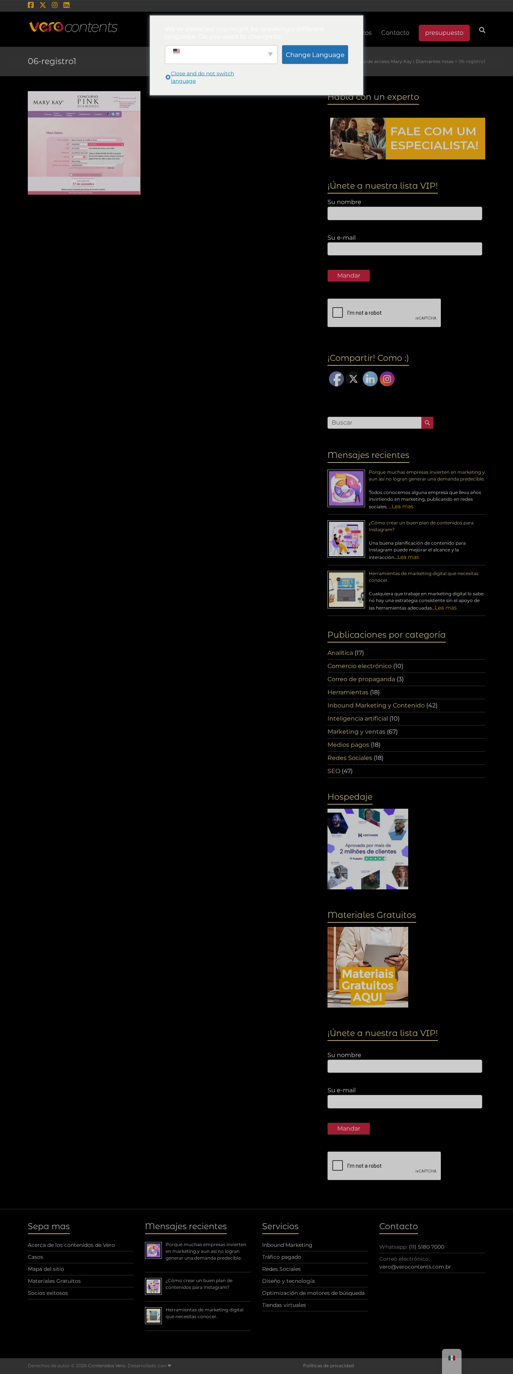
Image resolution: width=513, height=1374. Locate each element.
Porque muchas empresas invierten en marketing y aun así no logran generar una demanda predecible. (206, 1251)
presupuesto (444, 32)
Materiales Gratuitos (54, 1281)
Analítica (340, 652)
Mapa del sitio (46, 1269)
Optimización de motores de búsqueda (313, 1293)
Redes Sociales (349, 757)
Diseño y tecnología (288, 1281)
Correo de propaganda (361, 679)
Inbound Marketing (287, 1245)
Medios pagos (348, 744)
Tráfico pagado (281, 1257)
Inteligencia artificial (357, 718)
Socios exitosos (48, 1293)
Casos (35, 1257)
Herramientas (347, 692)
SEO (333, 771)
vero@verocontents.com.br (415, 1266)
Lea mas (402, 506)
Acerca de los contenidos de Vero (71, 1245)
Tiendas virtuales (284, 1305)
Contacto (395, 32)
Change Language (315, 54)
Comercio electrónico (359, 666)
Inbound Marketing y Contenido (376, 705)
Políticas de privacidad (328, 1365)
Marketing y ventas (356, 731)
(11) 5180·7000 (426, 1246)
